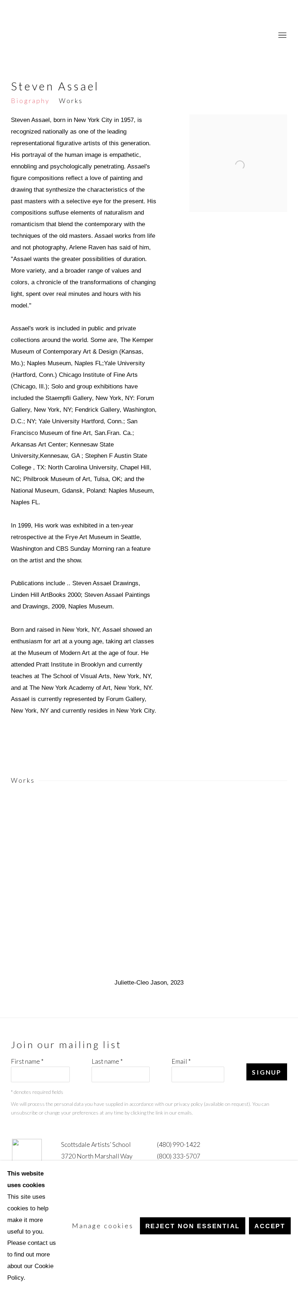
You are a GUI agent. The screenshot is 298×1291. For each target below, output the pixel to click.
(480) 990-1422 (178, 1144)
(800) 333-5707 (178, 1156)
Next (269, 887)
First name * (27, 1061)
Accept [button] (269, 1226)
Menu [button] (281, 35)
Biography (30, 101)
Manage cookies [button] (102, 1226)
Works (71, 101)
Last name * (107, 1061)
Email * (181, 1061)
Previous (29, 887)
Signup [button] (267, 1072)
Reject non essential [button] (192, 1226)
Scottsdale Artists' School (36, 35)
